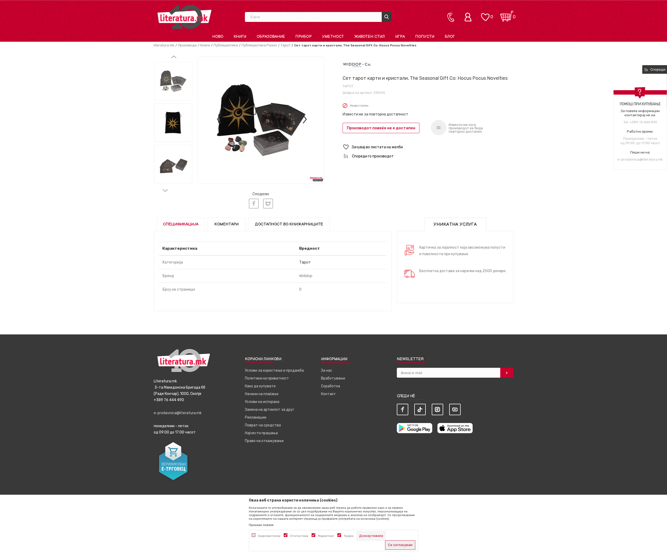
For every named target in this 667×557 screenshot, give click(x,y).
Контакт (328, 394)
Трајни (349, 535)
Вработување (333, 378)
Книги (205, 45)
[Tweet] (268, 203)
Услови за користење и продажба (274, 370)
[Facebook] (253, 203)
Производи (187, 45)
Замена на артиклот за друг (269, 409)
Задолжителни (269, 535)
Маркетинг (326, 535)
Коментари (226, 224)
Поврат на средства (263, 425)
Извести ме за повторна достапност (375, 114)
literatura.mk (164, 45)
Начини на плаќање (262, 394)
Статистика (299, 535)
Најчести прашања (261, 433)
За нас (326, 370)
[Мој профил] (469, 17)
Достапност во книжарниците (289, 224)
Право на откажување (264, 441)
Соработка (330, 386)
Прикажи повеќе (261, 525)
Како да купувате (260, 386)
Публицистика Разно (259, 45)
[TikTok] (420, 409)
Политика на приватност (267, 378)
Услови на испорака (262, 402)
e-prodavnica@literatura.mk (640, 159)
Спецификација (180, 224)
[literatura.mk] (184, 17)
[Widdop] (357, 65)
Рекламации (255, 417)
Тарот (286, 45)
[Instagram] (437, 409)
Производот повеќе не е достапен (381, 128)
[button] (428, 147)
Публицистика (226, 45)
